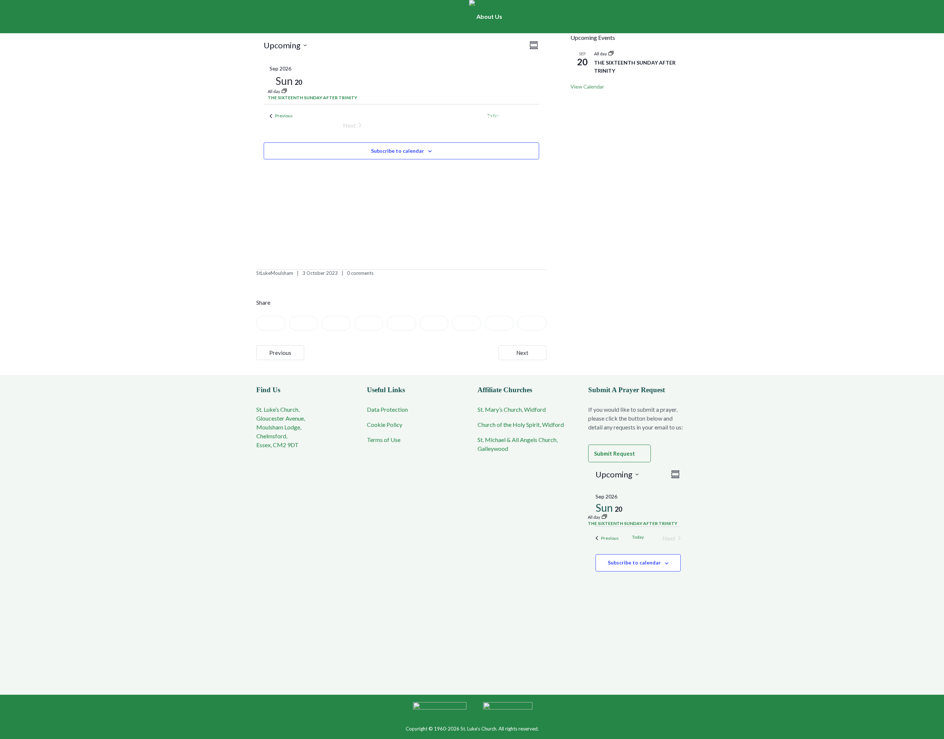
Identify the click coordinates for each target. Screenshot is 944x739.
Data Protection (387, 409)
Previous (280, 352)
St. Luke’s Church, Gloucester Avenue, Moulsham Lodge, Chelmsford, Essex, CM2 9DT (280, 427)
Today (638, 537)
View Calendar (587, 86)
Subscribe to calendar (397, 151)
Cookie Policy (384, 424)
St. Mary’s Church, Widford (512, 409)
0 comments (360, 273)
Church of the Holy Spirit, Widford (521, 424)
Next (522, 352)
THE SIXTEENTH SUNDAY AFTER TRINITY (312, 97)
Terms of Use (383, 439)
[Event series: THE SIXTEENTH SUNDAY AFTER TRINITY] (284, 91)
